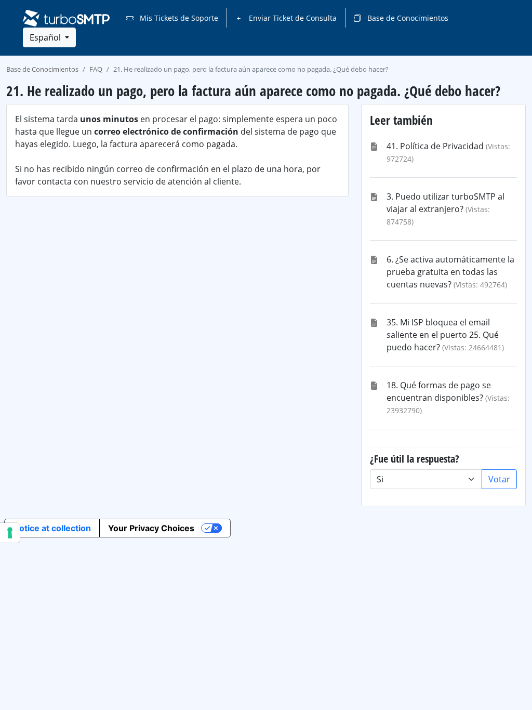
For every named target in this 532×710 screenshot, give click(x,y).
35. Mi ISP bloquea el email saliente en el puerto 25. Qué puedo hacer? (443, 335)
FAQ (95, 69)
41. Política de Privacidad (435, 146)
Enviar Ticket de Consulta (292, 18)
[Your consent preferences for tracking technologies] (10, 533)
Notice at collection (52, 528)
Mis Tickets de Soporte (178, 18)
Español (46, 37)
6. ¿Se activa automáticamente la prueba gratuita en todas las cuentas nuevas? (450, 272)
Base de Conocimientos (406, 18)
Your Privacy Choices (151, 528)
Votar (499, 479)
